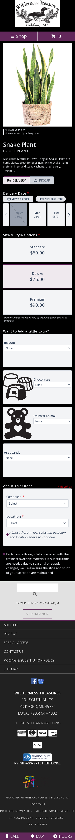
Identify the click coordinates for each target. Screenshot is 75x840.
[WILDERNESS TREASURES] (37, 26)
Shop (21, 36)
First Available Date (51, 199)
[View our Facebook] (34, 683)
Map (39, 836)
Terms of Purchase (48, 817)
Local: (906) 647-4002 (37, 713)
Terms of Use (38, 824)
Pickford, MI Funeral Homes (27, 797)
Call (13, 836)
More (8, 171)
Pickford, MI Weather (16, 811)
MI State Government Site (55, 811)
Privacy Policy (20, 817)
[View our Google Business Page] (41, 683)
